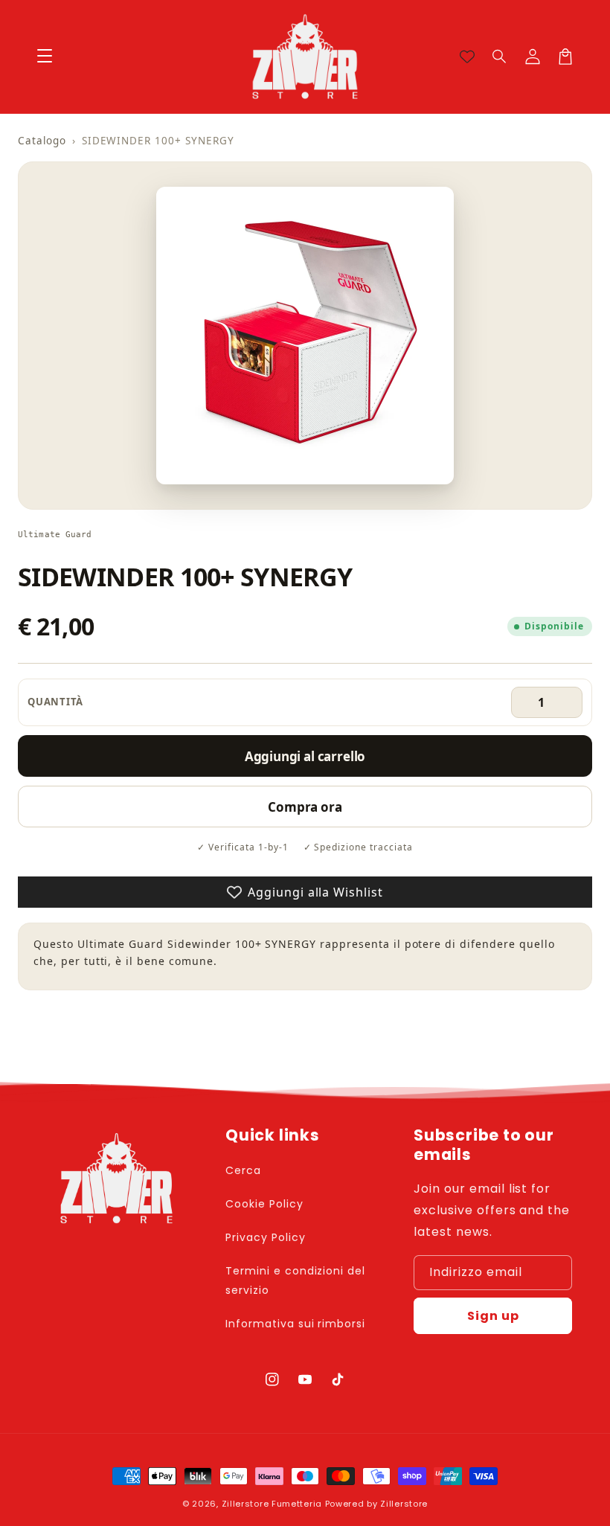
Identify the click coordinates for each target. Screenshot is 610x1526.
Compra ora (304, 806)
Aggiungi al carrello (305, 756)
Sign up (493, 1315)
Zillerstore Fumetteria (272, 1504)
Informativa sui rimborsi (295, 1323)
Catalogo (42, 140)
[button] (500, 56)
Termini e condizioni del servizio (295, 1280)
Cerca (243, 1170)
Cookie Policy (264, 1203)
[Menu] (44, 56)
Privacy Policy (265, 1237)
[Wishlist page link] (467, 56)
